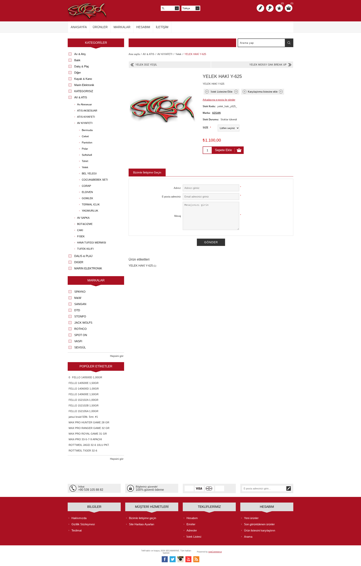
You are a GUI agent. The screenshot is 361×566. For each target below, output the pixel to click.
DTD (77, 310)
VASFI (78, 341)
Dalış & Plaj (81, 66)
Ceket (85, 136)
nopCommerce (215, 552)
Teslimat (76, 530)
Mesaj (177, 216)
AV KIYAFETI (85, 122)
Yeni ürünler (251, 518)
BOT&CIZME (85, 223)
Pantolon (87, 142)
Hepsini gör (117, 355)
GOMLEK (87, 198)
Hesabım (192, 518)
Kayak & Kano (83, 78)
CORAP (86, 185)
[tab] (147, 172)
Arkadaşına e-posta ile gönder (219, 99)
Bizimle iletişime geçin (142, 518)
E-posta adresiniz (171, 196)
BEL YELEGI (89, 173)
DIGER (78, 262)
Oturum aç (270, 8)
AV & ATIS (80, 97)
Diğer (77, 72)
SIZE (206, 127)
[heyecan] (173, 559)
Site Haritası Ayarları (141, 524)
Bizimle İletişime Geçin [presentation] (147, 172)
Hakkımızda (78, 518)
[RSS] (196, 559)
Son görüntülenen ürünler (259, 524)
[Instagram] (180, 559)
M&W (77, 297)
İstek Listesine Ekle (221, 91)
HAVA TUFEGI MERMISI (91, 242)
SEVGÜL (80, 347)
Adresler (192, 530)
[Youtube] (188, 559)
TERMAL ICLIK (91, 204)
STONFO (80, 316)
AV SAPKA (83, 217)
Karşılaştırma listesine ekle (263, 91)
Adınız (177, 188)
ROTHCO (80, 328)
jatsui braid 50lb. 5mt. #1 (83, 416)
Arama (289, 43)
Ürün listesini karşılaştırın (259, 530)
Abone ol (288, 488)
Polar (85, 148)
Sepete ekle (223, 150)
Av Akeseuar (84, 104)
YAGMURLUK (90, 210)
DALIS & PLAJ (83, 256)
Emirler (191, 524)
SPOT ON (80, 335)
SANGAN (80, 304)
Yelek (85, 167)
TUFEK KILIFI (85, 248)
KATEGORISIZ (83, 91)
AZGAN (216, 113)
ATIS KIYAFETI (86, 116)
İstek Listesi (194, 536)
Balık (77, 60)
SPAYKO (80, 291)
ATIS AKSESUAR (87, 110)
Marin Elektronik (84, 85)
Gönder (211, 242)
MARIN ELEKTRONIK (88, 268)
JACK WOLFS (83, 322)
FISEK (81, 236)
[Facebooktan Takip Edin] (165, 559)
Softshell (87, 154)
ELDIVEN (87, 192)
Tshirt (85, 161)
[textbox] (261, 43)
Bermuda (87, 130)
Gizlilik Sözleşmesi (83, 524)
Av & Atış (80, 54)
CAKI (80, 230)
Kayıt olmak (260, 8)
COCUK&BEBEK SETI (95, 179)
